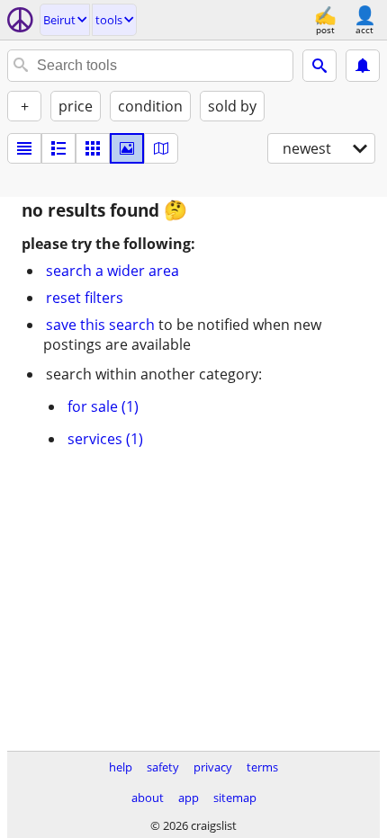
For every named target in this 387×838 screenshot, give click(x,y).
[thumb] (58, 148)
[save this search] (363, 65)
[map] (161, 148)
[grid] (93, 148)
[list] (24, 148)
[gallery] (127, 148)
